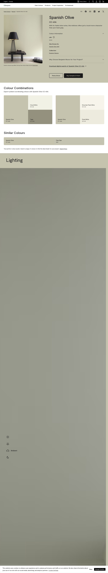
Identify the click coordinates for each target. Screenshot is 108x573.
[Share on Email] (90, 11)
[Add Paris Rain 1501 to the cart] (95, 141)
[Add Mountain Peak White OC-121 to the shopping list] (100, 98)
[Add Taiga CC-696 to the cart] (44, 112)
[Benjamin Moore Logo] (9, 5)
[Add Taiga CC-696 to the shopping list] (48, 112)
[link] (100, 2)
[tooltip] (54, 37)
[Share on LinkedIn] (94, 11)
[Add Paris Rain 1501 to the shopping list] (100, 141)
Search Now (63, 149)
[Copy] (81, 11)
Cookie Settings (53, 570)
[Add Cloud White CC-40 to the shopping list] (48, 98)
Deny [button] (90, 569)
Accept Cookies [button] (99, 569)
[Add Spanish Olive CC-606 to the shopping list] (24, 98)
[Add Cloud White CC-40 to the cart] (44, 98)
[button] (93, 2)
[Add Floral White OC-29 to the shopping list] (100, 112)
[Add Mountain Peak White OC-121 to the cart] (95, 98)
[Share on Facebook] (86, 11)
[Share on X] (103, 11)
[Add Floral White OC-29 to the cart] (95, 112)
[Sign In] (96, 2)
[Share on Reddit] (99, 11)
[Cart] (103, 2)
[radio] (7, 437)
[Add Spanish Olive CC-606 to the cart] (19, 98)
